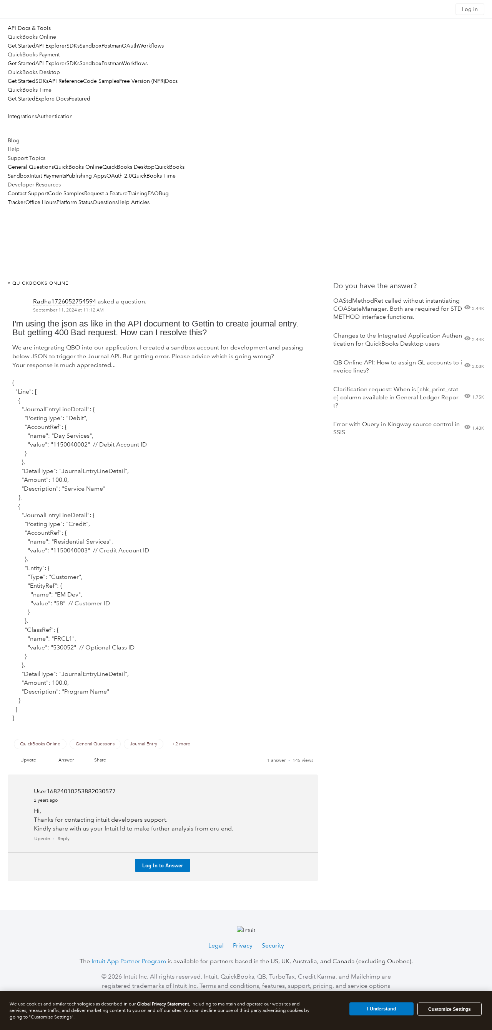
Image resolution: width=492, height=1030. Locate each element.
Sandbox (90, 45)
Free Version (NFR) (142, 80)
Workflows (151, 45)
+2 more (181, 744)
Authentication (55, 116)
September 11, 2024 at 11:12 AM (68, 310)
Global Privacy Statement (163, 1004)
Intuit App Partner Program (128, 961)
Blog (14, 140)
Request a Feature (106, 193)
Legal (216, 945)
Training (138, 193)
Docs (171, 80)
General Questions (31, 166)
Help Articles (134, 202)
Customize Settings (449, 1009)
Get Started (21, 45)
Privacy (243, 945)
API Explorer (50, 45)
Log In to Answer (162, 865)
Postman (111, 45)
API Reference (65, 80)
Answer (66, 760)
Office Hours (41, 202)
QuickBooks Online (78, 166)
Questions (105, 202)
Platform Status (75, 202)
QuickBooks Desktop (128, 166)
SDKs (73, 45)
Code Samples (101, 80)
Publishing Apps (86, 175)
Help (14, 149)
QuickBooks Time (154, 175)
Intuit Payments (48, 175)
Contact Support (28, 193)
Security (273, 945)
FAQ (153, 193)
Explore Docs (52, 98)
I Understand (381, 1009)
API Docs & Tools (29, 28)
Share (100, 760)
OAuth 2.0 (119, 175)
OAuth (130, 45)
